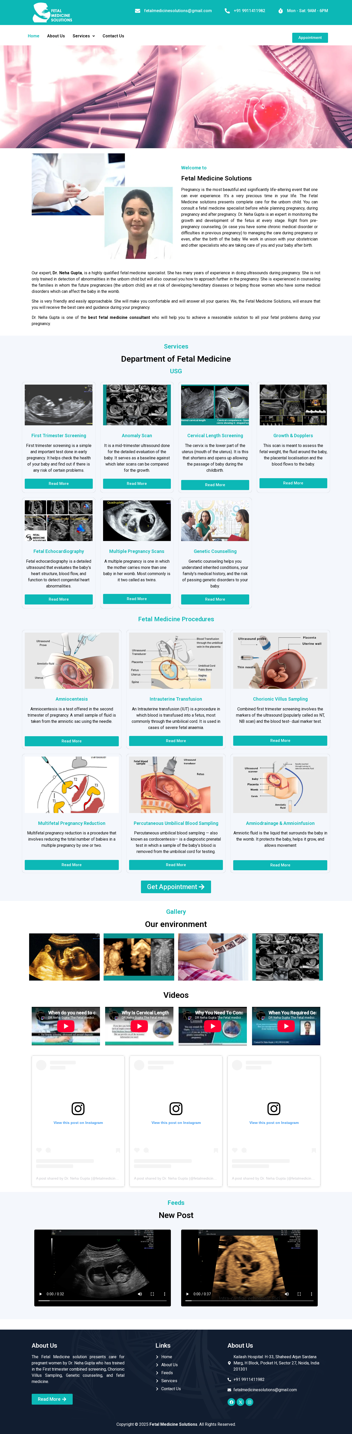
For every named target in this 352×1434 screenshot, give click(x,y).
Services (81, 36)
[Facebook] (231, 1402)
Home (33, 36)
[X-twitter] (240, 1402)
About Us (56, 36)
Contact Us (113, 36)
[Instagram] (249, 1402)
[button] (84, 36)
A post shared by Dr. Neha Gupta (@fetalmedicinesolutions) (84, 1178)
